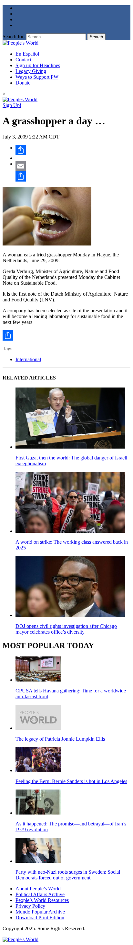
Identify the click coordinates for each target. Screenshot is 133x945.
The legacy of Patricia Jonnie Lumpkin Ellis (60, 739)
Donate (22, 82)
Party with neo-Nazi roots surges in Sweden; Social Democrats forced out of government (67, 874)
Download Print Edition (39, 917)
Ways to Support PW (36, 77)
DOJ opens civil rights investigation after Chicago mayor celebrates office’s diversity (66, 629)
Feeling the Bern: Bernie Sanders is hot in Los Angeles (71, 781)
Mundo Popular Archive (40, 911)
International (28, 359)
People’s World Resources (42, 900)
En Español (27, 54)
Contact (23, 59)
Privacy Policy (30, 906)
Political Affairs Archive (40, 894)
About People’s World (38, 888)
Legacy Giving (30, 71)
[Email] (72, 166)
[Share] (72, 150)
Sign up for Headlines (37, 65)
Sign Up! (12, 105)
